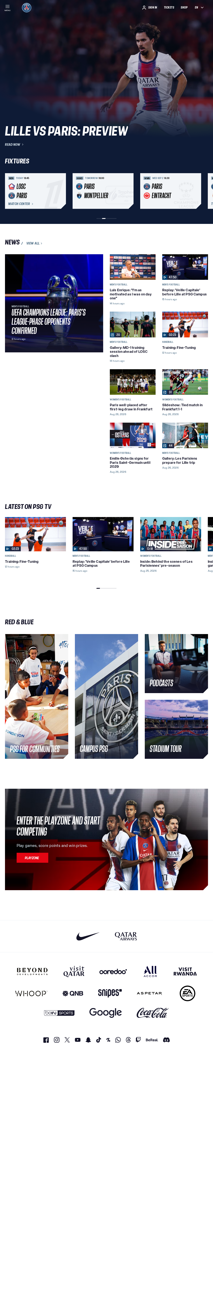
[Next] (203, 191)
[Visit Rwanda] (185, 971)
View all (33, 243)
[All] (150, 971)
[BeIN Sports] (59, 1013)
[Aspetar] (149, 993)
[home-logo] (27, 7)
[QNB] (72, 993)
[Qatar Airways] (126, 936)
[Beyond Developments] (32, 971)
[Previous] (10, 191)
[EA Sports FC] (187, 993)
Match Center (19, 204)
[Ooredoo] (113, 971)
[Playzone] (32, 858)
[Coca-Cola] (153, 1013)
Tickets (169, 7)
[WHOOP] (31, 993)
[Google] (105, 1013)
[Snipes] (110, 993)
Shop (184, 7)
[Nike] (88, 936)
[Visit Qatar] (73, 971)
